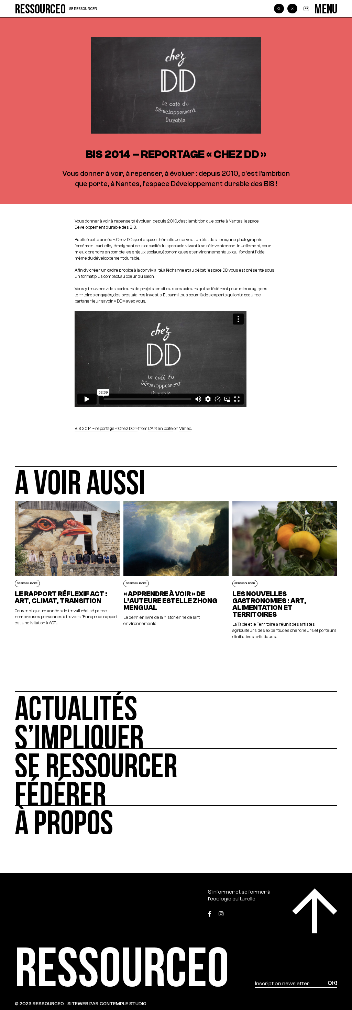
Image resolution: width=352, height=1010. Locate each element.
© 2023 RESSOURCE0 (39, 1003)
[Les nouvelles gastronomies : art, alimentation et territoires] (285, 570)
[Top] (314, 910)
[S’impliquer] (176, 734)
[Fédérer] (176, 791)
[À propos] (176, 820)
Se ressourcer (83, 9)
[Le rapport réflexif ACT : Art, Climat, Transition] (67, 570)
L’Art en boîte (160, 428)
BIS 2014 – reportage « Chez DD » (106, 428)
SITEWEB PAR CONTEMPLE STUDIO (106, 1003)
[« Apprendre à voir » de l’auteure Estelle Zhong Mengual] (176, 570)
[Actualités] (176, 705)
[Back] (292, 8)
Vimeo (185, 428)
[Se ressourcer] (176, 763)
